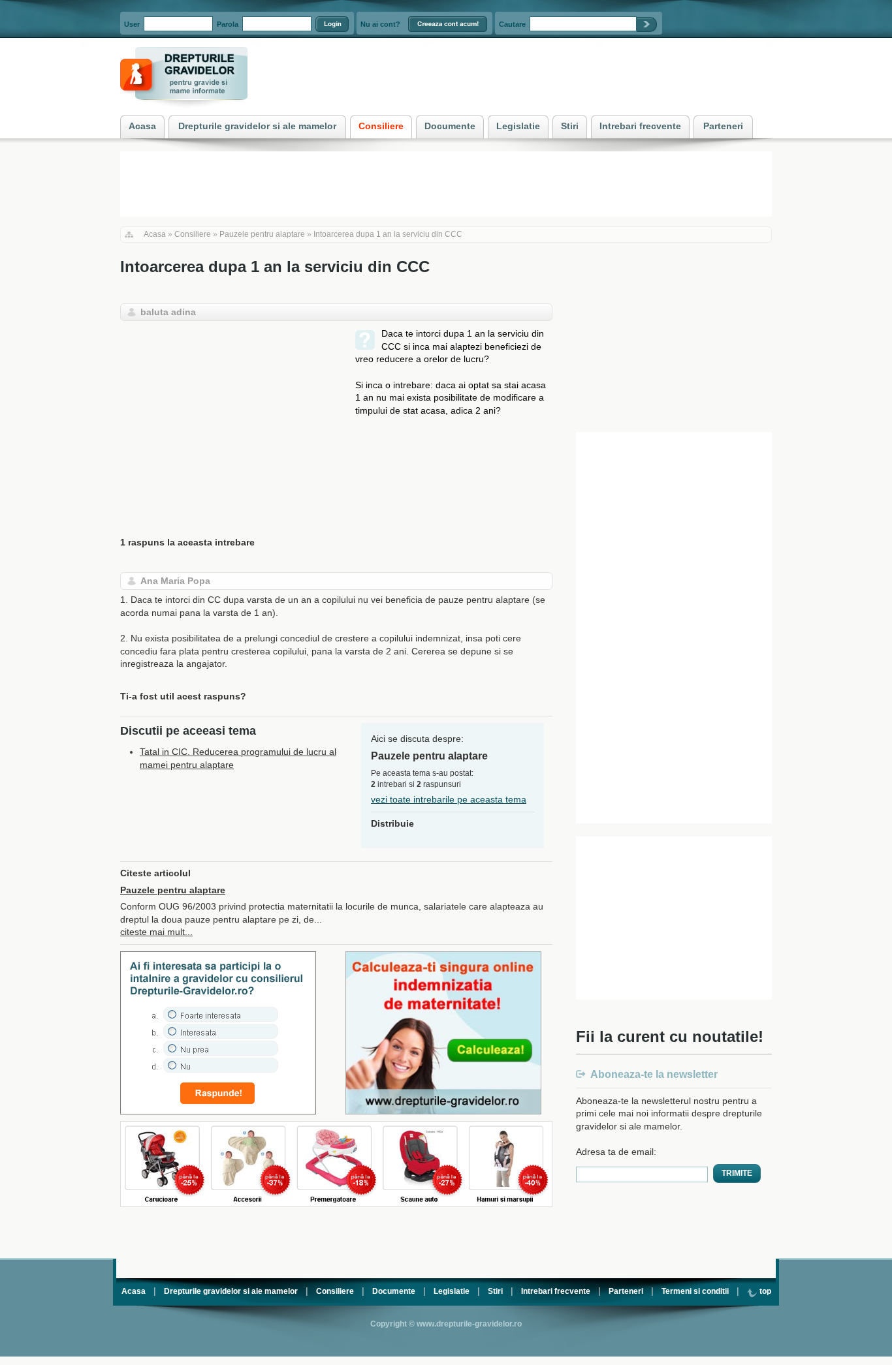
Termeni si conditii (695, 1291)
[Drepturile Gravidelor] (183, 110)
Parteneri (626, 1291)
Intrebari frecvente (555, 1291)
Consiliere (192, 234)
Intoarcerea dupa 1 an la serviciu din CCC (387, 234)
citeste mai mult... (156, 932)
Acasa (155, 234)
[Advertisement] (230, 419)
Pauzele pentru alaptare (262, 234)
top (764, 1291)
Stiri (495, 1291)
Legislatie (452, 1291)
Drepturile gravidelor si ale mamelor (231, 1291)
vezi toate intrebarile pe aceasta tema (448, 799)
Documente (393, 1291)
